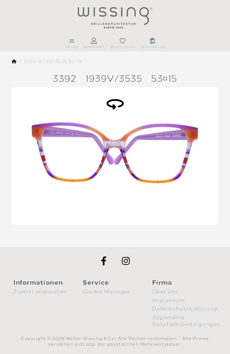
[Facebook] (104, 261)
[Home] (14, 62)
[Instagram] (126, 261)
